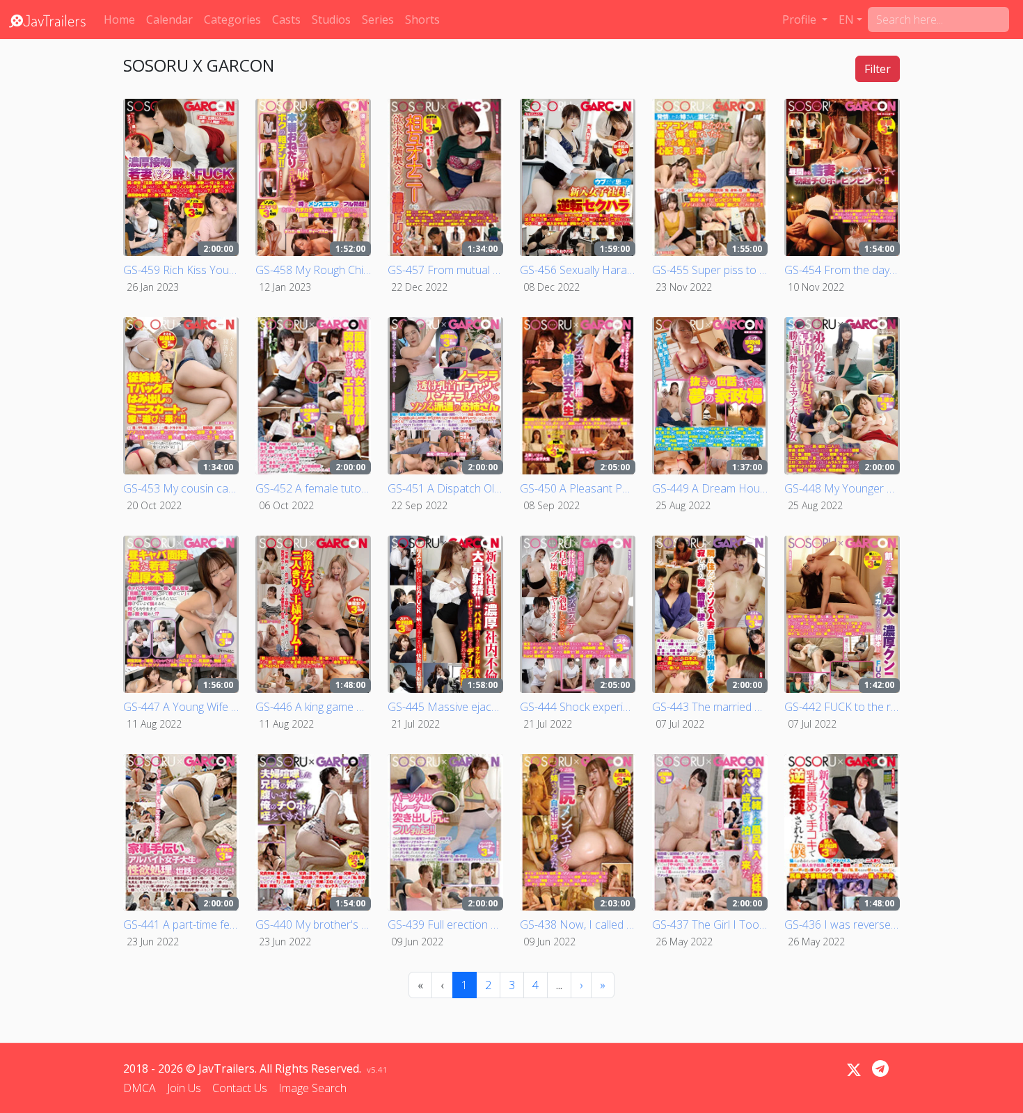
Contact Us (239, 1088)
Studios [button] (331, 19)
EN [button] (846, 19)
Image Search (312, 1088)
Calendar (169, 19)
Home (119, 19)
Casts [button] (286, 19)
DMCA (139, 1088)
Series (378, 19)
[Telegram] (880, 1068)
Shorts (422, 19)
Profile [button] (800, 19)
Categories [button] (232, 19)
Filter (877, 69)
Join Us (184, 1088)
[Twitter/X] (854, 1070)
